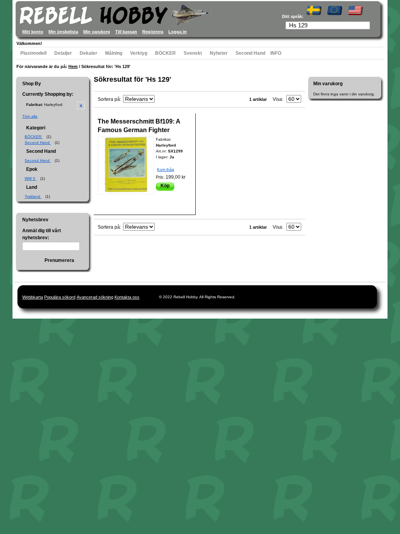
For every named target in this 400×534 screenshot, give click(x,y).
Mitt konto (32, 31)
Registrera (152, 31)
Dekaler (88, 53)
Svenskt (193, 53)
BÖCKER (165, 53)
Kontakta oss (126, 297)
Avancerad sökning (95, 297)
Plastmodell (33, 53)
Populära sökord (59, 297)
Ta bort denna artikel (81, 105)
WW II (30, 178)
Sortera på (109, 99)
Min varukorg (96, 31)
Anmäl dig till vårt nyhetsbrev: (41, 234)
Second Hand (250, 53)
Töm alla (30, 116)
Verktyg (138, 53)
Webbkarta (32, 297)
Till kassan (126, 31)
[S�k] (366, 26)
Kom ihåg (165, 169)
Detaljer (63, 53)
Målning (113, 53)
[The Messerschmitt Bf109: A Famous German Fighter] (126, 165)
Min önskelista (63, 31)
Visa (277, 99)
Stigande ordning (162, 99)
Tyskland (33, 196)
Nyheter (219, 53)
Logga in (177, 31)
